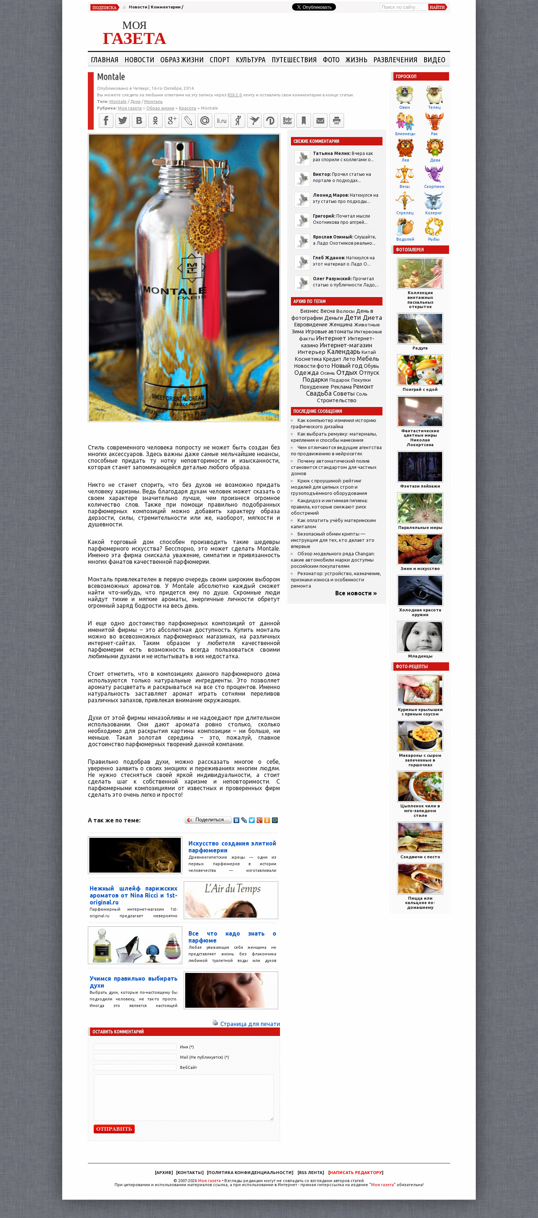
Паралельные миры (420, 527)
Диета (372, 317)
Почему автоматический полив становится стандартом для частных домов (334, 467)
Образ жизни (182, 59)
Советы (344, 393)
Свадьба (319, 393)
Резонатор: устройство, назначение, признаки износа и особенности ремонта (336, 580)
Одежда (306, 372)
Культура (251, 59)
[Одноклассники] (155, 120)
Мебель (368, 358)
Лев (405, 160)
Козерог (433, 213)
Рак (434, 134)
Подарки (315, 379)
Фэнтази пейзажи (420, 486)
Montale (118, 101)
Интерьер (311, 352)
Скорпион (434, 186)
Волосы (345, 311)
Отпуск (369, 372)
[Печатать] (336, 120)
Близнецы (405, 134)
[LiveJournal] (188, 120)
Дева (435, 160)
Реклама (341, 387)
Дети (352, 317)
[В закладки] (303, 120)
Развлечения (395, 59)
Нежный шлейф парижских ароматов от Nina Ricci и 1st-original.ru (134, 895)
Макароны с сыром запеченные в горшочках (420, 760)
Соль (361, 394)
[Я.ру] (238, 120)
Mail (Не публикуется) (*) (204, 1057)
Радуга (420, 347)
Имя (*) (187, 1047)
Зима (298, 331)
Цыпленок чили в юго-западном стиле (420, 810)
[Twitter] (122, 120)
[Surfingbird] (254, 120)
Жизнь (356, 59)
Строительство (336, 400)
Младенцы (420, 656)
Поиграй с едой (420, 389)
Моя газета (209, 1180)
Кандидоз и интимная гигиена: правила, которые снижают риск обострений (329, 507)
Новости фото (312, 366)
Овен (404, 107)
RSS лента (310, 1172)
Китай (369, 352)
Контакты (190, 1172)
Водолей (405, 239)
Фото (331, 59)
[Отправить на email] (320, 120)
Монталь (153, 101)
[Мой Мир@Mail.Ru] (205, 120)
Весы (405, 186)
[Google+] (172, 120)
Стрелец (404, 213)
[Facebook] (106, 120)
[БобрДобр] (287, 120)
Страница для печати (250, 1024)
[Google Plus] (260, 820)
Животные (367, 324)
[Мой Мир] (275, 820)
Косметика (308, 359)
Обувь (371, 366)
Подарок (339, 380)
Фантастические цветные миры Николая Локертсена (420, 437)
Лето (349, 359)
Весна (327, 311)
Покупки (361, 380)
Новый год (347, 365)
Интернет (331, 337)
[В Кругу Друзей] (271, 120)
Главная (105, 59)
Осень (327, 373)
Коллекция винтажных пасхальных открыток (420, 299)
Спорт (220, 59)
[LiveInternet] (221, 120)
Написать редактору (356, 1172)
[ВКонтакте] (139, 120)
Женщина (340, 324)
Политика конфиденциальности (250, 1172)
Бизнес (309, 311)
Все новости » (356, 593)
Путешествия (294, 59)
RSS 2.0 (235, 94)
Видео (434, 59)
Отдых (347, 372)
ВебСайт (188, 1067)
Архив (163, 1172)
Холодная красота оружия (420, 612)
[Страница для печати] (215, 1024)
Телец (434, 107)
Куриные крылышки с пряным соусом (420, 712)
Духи (135, 101)
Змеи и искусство (420, 568)
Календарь (343, 351)
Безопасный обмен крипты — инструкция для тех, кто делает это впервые (332, 540)
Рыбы (434, 239)
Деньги (333, 318)
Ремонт (363, 386)
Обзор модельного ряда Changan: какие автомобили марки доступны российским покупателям (333, 560)
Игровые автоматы (329, 331)
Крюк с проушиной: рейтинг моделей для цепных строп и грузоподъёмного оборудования (329, 487)
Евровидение (311, 324)
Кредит (332, 359)
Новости (138, 7)
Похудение (314, 387)
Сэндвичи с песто (420, 856)
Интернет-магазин (346, 345)
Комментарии (165, 7)
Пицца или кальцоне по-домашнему (420, 903)
